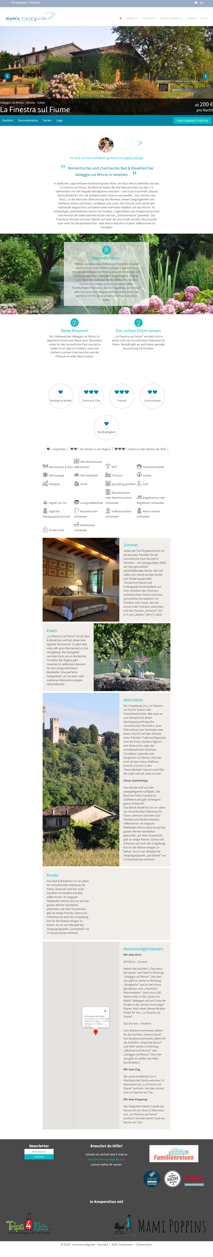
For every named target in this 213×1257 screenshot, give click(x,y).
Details (47, 120)
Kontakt (103, 1244)
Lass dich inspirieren (170, 18)
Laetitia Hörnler (133, 158)
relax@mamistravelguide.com (106, 1159)
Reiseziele (130, 18)
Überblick (7, 120)
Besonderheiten (28, 120)
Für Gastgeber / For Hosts (25, 2)
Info (202, 18)
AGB (114, 1244)
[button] (96, 1032)
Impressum (126, 1244)
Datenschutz (144, 1244)
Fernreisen (148, 18)
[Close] (105, 1011)
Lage (59, 120)
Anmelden (39, 1156)
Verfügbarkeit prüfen (192, 121)
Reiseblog (191, 18)
